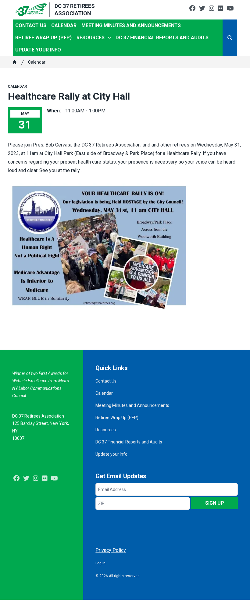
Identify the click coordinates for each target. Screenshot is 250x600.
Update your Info (38, 50)
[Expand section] (109, 37)
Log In (100, 563)
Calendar (64, 25)
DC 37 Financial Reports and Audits (162, 38)
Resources (91, 38)
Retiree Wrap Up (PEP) (43, 38)
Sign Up (214, 503)
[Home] (14, 62)
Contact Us (30, 25)
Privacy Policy (110, 550)
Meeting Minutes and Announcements (131, 25)
